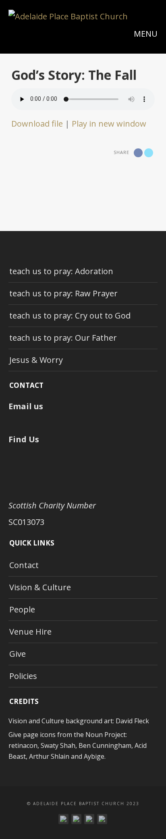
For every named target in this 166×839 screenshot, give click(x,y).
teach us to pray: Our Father (63, 337)
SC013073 (26, 521)
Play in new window (109, 123)
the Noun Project (100, 734)
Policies (23, 675)
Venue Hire (30, 631)
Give (17, 653)
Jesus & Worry (36, 359)
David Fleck (132, 720)
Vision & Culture (40, 587)
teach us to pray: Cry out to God (70, 315)
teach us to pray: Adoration (61, 271)
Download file (37, 123)
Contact (24, 565)
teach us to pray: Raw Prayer (63, 293)
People (22, 609)
